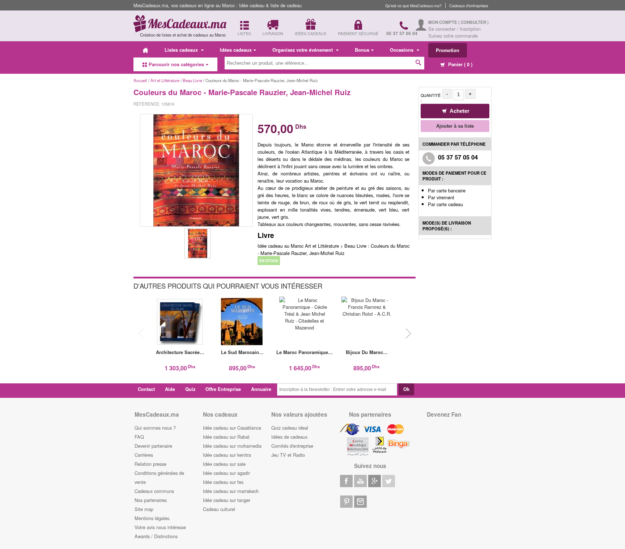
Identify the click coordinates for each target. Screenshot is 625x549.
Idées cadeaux (236, 50)
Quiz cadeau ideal (289, 427)
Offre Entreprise (223, 389)
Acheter (458, 111)
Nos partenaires (151, 500)
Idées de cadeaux (289, 436)
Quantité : (431, 98)
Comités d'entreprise (292, 445)
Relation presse (150, 463)
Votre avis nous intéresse (160, 527)
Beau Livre (192, 80)
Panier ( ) (459, 64)
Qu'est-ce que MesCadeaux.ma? (413, 5)
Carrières (144, 454)
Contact (146, 389)
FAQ (139, 436)
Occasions (402, 50)
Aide (170, 389)
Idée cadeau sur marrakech (231, 491)
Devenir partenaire (153, 445)
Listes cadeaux (182, 50)
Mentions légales (152, 518)
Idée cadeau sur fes (223, 481)
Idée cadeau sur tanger (226, 500)
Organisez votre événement (303, 50)
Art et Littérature (165, 80)
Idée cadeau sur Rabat (226, 436)
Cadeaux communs (154, 491)
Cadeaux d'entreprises (468, 5)
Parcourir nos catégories (176, 64)
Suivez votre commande (453, 35)
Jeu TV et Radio (288, 454)
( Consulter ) (473, 22)
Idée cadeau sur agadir (226, 472)
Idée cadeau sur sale (224, 463)
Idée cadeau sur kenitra (227, 454)
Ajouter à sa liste (455, 126)
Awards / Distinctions (156, 536)
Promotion (447, 50)
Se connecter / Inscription (454, 28)
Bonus (362, 50)
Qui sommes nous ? (155, 427)
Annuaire (261, 389)
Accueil (140, 80)
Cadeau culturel (219, 509)
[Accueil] (145, 50)
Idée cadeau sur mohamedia (232, 445)
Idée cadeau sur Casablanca (232, 427)
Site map (144, 509)
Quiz (190, 389)
